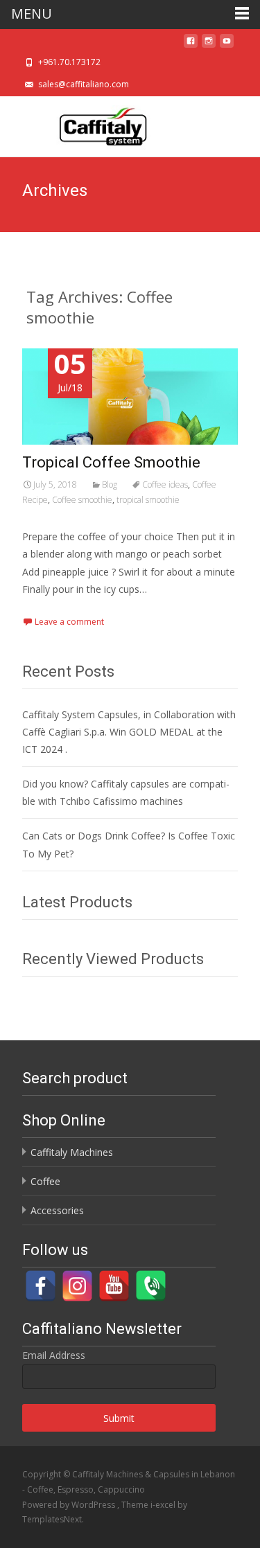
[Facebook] (40, 1285)
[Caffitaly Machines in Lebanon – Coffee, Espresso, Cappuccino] (97, 124)
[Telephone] (150, 1285)
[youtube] (227, 44)
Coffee (45, 1181)
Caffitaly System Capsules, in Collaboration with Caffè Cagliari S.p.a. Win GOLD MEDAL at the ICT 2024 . (129, 732)
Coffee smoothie (82, 500)
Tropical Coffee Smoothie (111, 462)
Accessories (57, 1210)
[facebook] (191, 44)
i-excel (163, 1505)
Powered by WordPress (69, 1505)
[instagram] (209, 44)
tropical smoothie (148, 500)
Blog (109, 484)
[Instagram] (77, 1285)
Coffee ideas (165, 484)
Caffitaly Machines (72, 1152)
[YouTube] (114, 1285)
